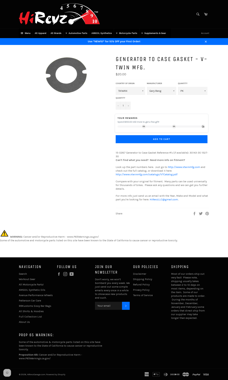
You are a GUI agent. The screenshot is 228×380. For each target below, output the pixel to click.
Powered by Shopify (55, 374)
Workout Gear (27, 279)
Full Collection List (30, 316)
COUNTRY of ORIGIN (125, 83)
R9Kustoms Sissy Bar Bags (35, 305)
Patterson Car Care (30, 300)
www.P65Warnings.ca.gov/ (35, 358)
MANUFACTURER (154, 83)
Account (205, 33)
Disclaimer (139, 273)
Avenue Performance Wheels (36, 295)
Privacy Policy (141, 289)
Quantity (120, 98)
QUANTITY (182, 83)
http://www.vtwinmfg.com (184, 167)
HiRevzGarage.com (36, 374)
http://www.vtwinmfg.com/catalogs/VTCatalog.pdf (146, 174)
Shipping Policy (142, 279)
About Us (24, 322)
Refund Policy (141, 284)
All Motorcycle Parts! (31, 284)
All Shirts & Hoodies (31, 311)
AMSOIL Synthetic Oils (32, 289)
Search (23, 273)
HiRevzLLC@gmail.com (164, 199)
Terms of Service (143, 295)
